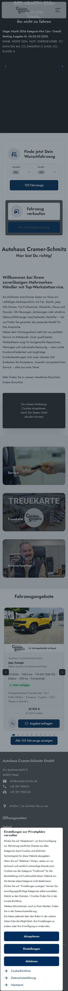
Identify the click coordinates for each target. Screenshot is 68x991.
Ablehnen (31, 961)
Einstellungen (31, 949)
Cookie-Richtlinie (21, 971)
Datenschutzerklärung (23, 978)
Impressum (17, 985)
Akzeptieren (31, 936)
